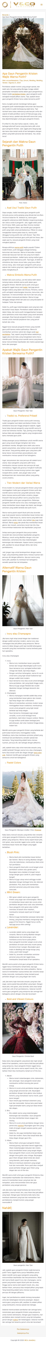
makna (15, 1320)
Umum (26, 80)
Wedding (32, 80)
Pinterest (38, 830)
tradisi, (25, 287)
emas (16, 522)
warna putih (19, 247)
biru (33, 520)
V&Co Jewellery (29, 1340)
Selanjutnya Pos (23, 1333)
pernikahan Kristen (19, 94)
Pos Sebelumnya (23, 1329)
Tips (21, 80)
